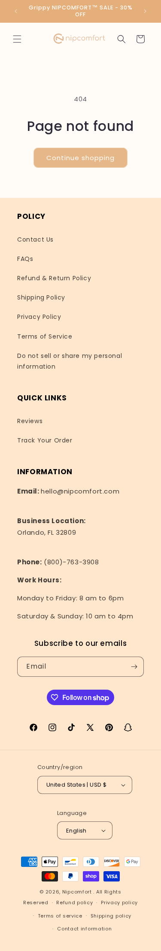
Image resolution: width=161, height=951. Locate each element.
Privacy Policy (39, 316)
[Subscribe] (134, 667)
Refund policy (74, 902)
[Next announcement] (145, 11)
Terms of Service (45, 336)
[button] (17, 39)
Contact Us (35, 239)
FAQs (25, 258)
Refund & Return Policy (54, 278)
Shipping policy (111, 915)
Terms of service (60, 915)
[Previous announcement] (15, 11)
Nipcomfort (77, 891)
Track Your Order (45, 440)
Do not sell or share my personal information (69, 361)
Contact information (84, 928)
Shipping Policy (41, 297)
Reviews (30, 421)
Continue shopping (80, 157)
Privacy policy (119, 902)
